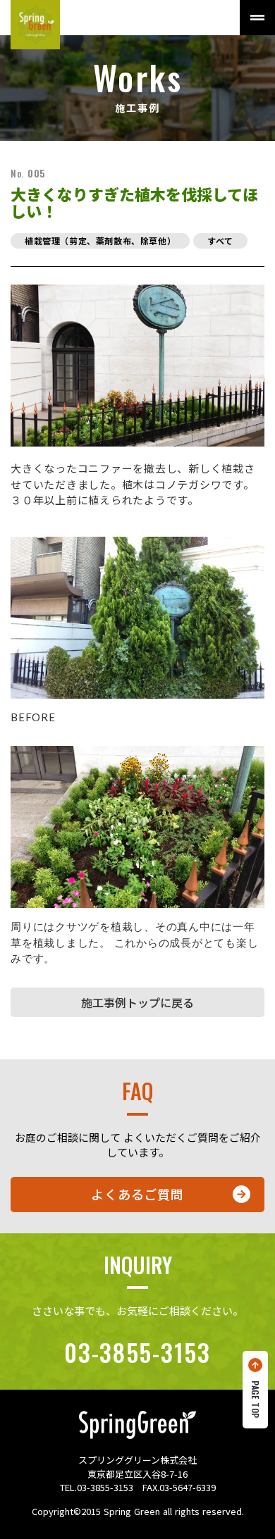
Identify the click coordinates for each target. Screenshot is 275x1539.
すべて (220, 241)
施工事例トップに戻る (137, 1002)
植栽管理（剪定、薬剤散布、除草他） (100, 241)
